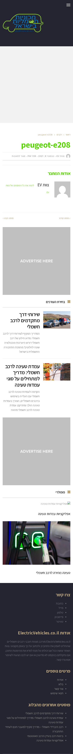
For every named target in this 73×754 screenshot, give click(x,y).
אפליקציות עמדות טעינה (54, 513)
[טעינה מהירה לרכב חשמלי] (36, 543)
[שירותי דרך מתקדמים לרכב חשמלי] (56, 320)
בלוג (60, 684)
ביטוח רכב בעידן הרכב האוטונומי (45, 736)
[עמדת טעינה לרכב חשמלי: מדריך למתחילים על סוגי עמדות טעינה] (56, 372)
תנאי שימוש (56, 693)
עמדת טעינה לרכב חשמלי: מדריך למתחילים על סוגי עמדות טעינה (22, 375)
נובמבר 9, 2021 (46, 156)
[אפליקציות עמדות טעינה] (36, 504)
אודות (60, 679)
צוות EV (60, 156)
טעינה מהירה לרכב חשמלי (53, 572)
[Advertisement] (36, 84)
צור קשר (58, 688)
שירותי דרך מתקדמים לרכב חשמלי (25, 320)
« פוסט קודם (64, 218)
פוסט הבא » (8, 218)
